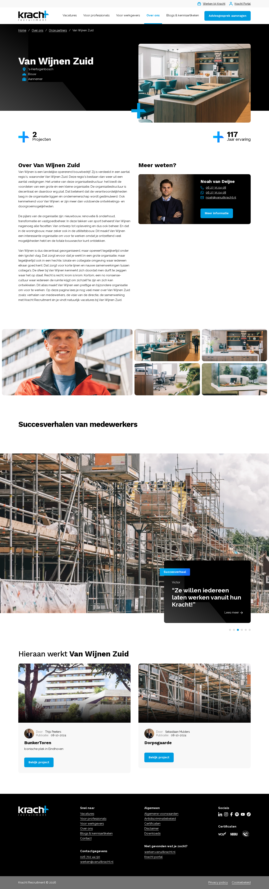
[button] (230, 630)
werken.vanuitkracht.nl (159, 852)
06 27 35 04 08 (216, 187)
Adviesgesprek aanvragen (227, 16)
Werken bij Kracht (214, 3)
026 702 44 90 (90, 857)
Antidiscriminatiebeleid (160, 818)
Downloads (152, 833)
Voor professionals (96, 15)
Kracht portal (153, 857)
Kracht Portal (243, 3)
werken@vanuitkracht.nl (96, 862)
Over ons (153, 15)
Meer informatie (217, 213)
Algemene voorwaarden (161, 813)
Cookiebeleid (241, 882)
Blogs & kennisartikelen (182, 15)
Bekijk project (39, 762)
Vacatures (70, 15)
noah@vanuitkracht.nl (221, 197)
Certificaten (152, 823)
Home (22, 30)
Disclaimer (151, 828)
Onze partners (58, 30)
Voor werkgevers (128, 15)
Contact (86, 838)
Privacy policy (218, 882)
